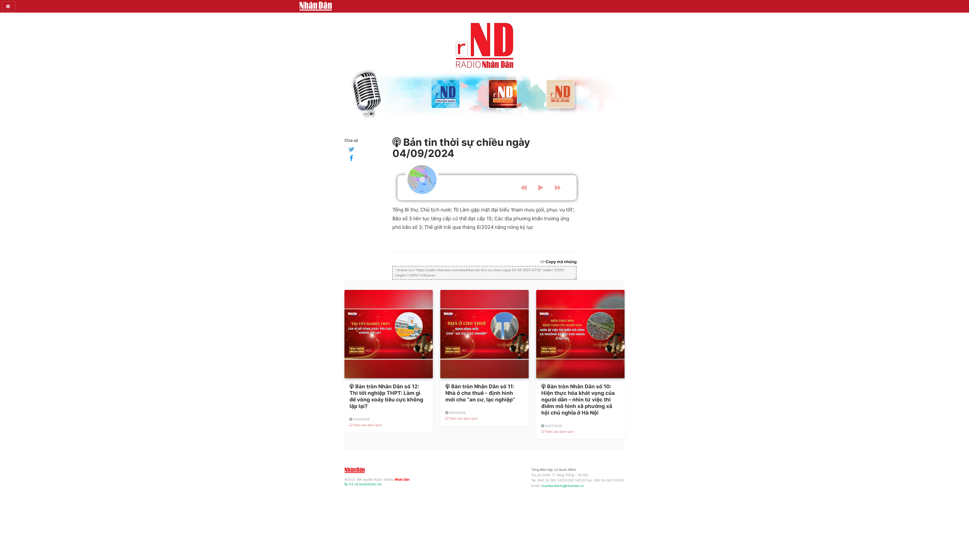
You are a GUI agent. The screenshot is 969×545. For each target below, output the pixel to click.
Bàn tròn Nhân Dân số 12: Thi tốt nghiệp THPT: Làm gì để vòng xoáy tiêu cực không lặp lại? (386, 396)
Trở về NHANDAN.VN (364, 484)
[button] (8, 6)
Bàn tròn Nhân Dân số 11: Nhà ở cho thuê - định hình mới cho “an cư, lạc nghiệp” (480, 393)
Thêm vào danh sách (367, 425)
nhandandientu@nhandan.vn (562, 486)
